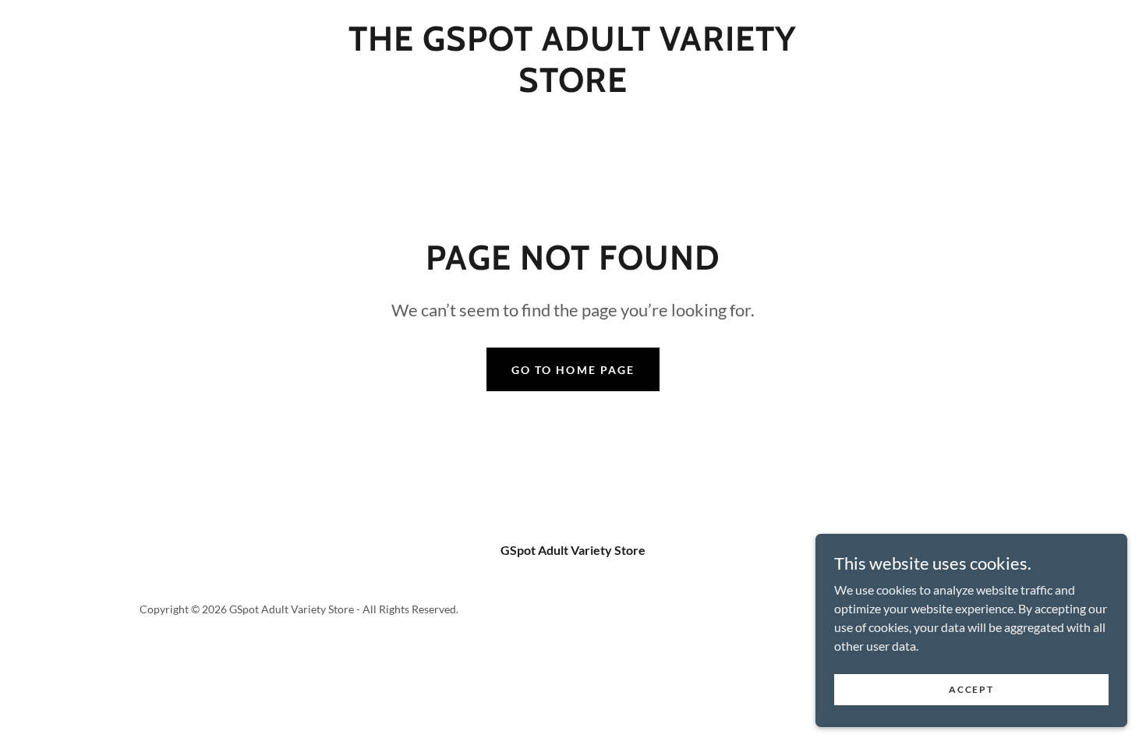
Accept (971, 689)
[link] (572, 86)
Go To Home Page (572, 369)
